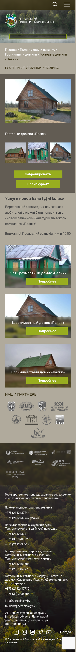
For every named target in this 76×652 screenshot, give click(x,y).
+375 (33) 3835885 (17, 593)
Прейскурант (38, 184)
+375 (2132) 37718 (17, 544)
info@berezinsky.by (17, 600)
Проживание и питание (37, 49)
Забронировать (38, 174)
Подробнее (47, 281)
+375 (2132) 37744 (17, 512)
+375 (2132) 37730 (17, 588)
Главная (11, 49)
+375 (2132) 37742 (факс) (22, 518)
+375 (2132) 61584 (17, 563)
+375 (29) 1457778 (17, 569)
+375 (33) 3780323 (17, 539)
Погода (65, 632)
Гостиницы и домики (21, 54)
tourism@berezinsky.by (20, 606)
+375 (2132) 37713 (17, 533)
